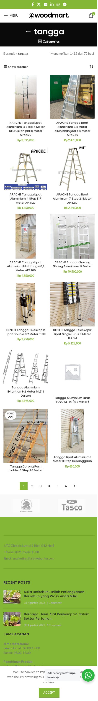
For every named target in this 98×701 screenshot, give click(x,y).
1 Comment (54, 603)
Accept (49, 692)
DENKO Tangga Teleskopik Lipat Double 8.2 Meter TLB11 (26, 332)
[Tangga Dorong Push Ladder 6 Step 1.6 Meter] (25, 436)
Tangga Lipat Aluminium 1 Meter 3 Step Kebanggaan (72, 459)
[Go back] (28, 31)
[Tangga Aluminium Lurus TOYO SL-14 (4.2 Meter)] (72, 372)
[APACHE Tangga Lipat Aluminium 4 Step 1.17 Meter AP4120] (25, 168)
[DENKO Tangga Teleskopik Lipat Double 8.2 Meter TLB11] (25, 304)
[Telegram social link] (64, 4)
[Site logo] (49, 15)
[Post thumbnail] (12, 597)
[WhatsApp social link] (58, 4)
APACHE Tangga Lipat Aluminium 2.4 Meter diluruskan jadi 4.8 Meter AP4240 (72, 129)
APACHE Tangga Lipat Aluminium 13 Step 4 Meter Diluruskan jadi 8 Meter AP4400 (25, 129)
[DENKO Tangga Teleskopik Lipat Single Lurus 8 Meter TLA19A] (72, 304)
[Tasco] (72, 505)
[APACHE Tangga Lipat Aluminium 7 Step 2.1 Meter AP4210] (72, 168)
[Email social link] (45, 4)
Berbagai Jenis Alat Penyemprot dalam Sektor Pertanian (56, 616)
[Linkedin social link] (52, 4)
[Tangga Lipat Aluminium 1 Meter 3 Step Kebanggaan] (72, 431)
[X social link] (39, 4)
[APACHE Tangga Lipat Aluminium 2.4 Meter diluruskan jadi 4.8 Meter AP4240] (72, 97)
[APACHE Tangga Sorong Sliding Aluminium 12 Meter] (72, 236)
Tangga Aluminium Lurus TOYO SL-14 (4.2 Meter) (72, 400)
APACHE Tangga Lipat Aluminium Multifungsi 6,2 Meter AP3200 (25, 266)
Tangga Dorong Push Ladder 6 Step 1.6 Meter (26, 468)
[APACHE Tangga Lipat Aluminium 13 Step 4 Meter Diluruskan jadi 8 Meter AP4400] (25, 97)
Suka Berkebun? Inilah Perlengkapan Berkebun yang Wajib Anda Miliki (54, 594)
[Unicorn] (26, 505)
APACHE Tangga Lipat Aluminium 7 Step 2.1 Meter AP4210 (72, 198)
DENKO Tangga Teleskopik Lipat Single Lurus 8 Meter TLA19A (72, 334)
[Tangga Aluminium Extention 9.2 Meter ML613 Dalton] (25, 367)
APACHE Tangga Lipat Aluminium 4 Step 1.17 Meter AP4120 (26, 198)
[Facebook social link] (33, 4)
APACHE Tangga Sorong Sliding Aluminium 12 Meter (72, 264)
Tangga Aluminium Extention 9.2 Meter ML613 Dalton (26, 391)
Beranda (9, 53)
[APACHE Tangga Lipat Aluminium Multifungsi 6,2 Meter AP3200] (25, 236)
